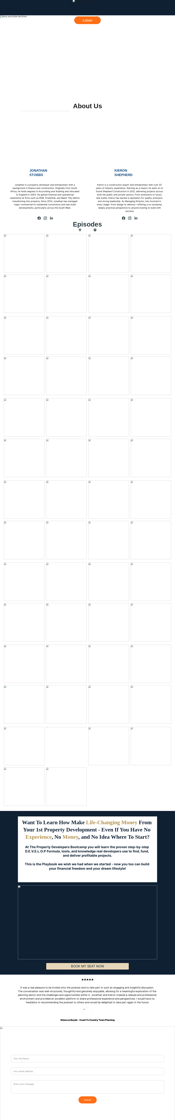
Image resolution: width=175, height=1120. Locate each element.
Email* (14, 1066)
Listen (87, 20)
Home (9, 7)
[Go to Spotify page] (95, 230)
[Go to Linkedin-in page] (51, 218)
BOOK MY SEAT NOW (87, 966)
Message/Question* (20, 1079)
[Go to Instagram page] (45, 218)
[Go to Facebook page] (39, 218)
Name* (14, 1053)
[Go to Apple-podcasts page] (81, 230)
